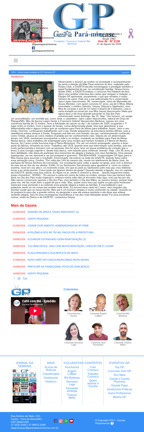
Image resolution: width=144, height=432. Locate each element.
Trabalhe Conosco (93, 375)
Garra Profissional (119, 393)
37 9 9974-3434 (40, 30)
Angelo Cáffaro (72, 372)
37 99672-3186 (37, 424)
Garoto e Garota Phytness (119, 380)
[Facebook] (55, 421)
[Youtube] (71, 421)
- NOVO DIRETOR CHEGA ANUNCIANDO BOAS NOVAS (51, 259)
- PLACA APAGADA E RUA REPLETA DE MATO (45, 253)
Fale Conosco (93, 368)
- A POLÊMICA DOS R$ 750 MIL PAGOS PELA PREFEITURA (53, 232)
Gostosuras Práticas (119, 389)
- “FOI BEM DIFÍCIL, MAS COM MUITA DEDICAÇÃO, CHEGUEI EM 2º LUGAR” (63, 246)
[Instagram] (61, 421)
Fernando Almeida (72, 390)
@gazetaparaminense (40, 44)
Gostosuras (51, 377)
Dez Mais (119, 374)
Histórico (50, 381)
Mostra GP (119, 397)
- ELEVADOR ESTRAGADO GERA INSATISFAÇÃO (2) (49, 239)
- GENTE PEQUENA (30, 218)
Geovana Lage (72, 383)
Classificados (50, 373)
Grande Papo (119, 385)
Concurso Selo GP (119, 371)
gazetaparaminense (40, 37)
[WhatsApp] (66, 421)
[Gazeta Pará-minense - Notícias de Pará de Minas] (84, 19)
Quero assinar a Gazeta (93, 383)
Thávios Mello (72, 396)
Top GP (119, 367)
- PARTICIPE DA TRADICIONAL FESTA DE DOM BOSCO (51, 266)
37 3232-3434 (19, 424)
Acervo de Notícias (51, 368)
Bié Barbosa (72, 377)
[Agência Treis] (112, 423)
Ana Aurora (72, 367)
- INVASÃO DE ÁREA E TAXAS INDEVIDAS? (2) (46, 211)
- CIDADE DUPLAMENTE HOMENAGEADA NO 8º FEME (51, 225)
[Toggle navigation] (16, 60)
